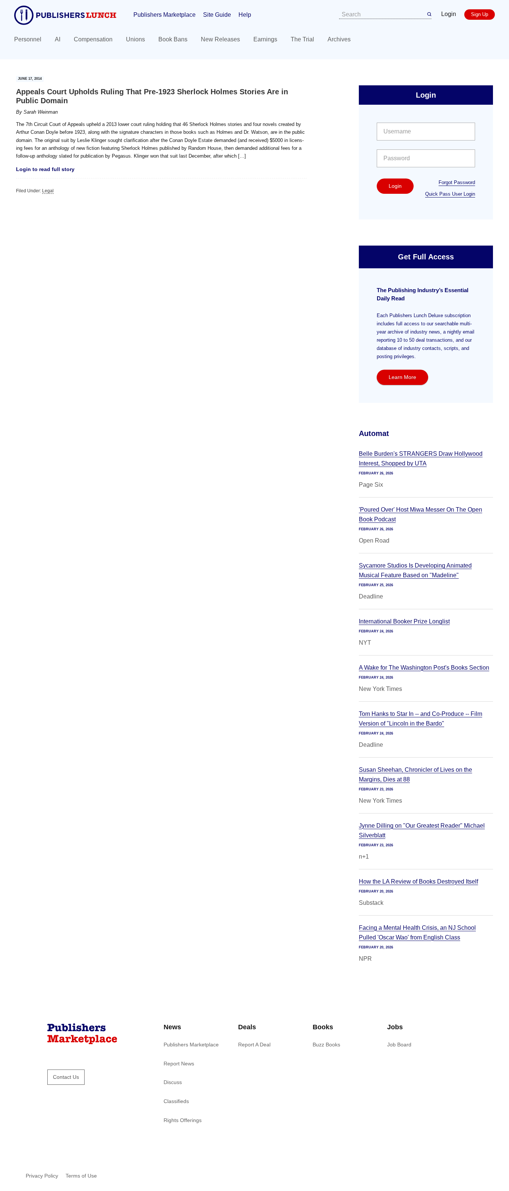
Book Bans (172, 39)
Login (448, 14)
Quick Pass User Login (450, 194)
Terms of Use (81, 1176)
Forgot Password (457, 182)
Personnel (27, 39)
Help (244, 15)
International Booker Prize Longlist (404, 621)
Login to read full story (45, 169)
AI (57, 39)
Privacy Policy (42, 1176)
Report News (179, 1064)
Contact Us (66, 1077)
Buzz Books (326, 1045)
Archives (339, 39)
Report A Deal (254, 1045)
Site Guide (217, 15)
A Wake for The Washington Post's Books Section (424, 667)
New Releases (220, 39)
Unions (135, 39)
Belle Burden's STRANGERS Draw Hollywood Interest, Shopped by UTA (421, 459)
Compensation (93, 39)
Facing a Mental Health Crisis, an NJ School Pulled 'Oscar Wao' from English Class (417, 933)
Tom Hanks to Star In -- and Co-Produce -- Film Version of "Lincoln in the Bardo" (420, 719)
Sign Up (479, 14)
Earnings (265, 39)
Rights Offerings (183, 1120)
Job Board (399, 1045)
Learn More (402, 377)
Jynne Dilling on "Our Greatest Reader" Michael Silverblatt (422, 830)
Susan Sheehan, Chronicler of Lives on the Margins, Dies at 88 (415, 775)
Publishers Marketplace (164, 15)
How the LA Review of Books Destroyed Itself (418, 881)
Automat (374, 433)
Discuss (173, 1082)
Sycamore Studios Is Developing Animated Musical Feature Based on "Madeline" (415, 570)
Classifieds (176, 1101)
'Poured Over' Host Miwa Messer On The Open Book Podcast (420, 514)
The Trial (302, 39)
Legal (48, 190)
